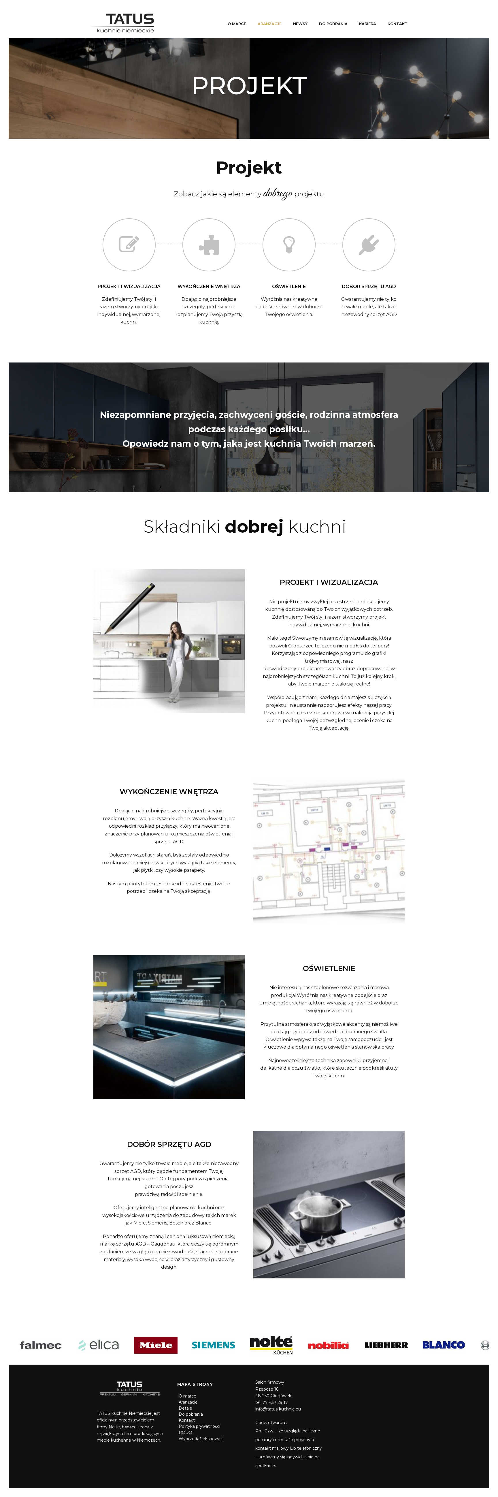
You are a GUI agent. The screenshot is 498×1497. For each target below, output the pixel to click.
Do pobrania (333, 23)
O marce (237, 23)
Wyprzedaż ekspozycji (201, 1438)
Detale (185, 1408)
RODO (185, 1432)
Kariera (367, 23)
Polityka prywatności (199, 1426)
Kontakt (398, 23)
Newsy (300, 23)
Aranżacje (270, 23)
